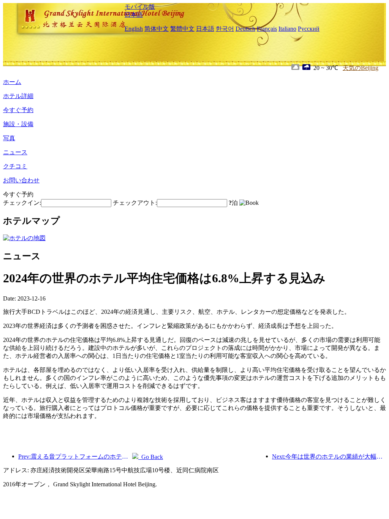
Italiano (287, 28)
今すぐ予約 (18, 110)
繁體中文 (182, 28)
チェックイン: (22, 202)
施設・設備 (18, 124)
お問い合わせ (21, 180)
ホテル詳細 (18, 96)
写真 (9, 138)
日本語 (134, 14)
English (134, 28)
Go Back (150, 457)
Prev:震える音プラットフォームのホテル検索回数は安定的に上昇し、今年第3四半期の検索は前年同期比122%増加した (75, 456)
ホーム (12, 82)
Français (267, 28)
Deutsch (245, 28)
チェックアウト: (135, 202)
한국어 (225, 28)
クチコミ (15, 166)
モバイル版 (140, 6)
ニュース (15, 152)
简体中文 (156, 28)
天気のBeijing (360, 68)
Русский (308, 28)
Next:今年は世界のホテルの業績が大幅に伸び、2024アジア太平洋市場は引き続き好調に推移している (329, 456)
